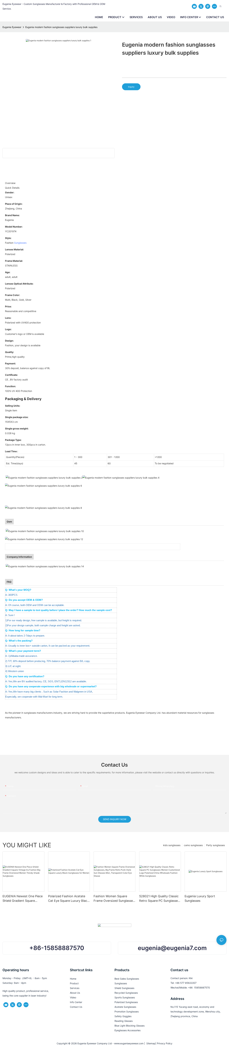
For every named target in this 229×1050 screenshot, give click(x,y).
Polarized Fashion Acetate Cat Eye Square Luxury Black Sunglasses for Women (68, 898)
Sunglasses (20, 242)
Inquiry (131, 87)
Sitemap (150, 1043)
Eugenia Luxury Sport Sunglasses (200, 898)
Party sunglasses (215, 845)
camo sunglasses (193, 845)
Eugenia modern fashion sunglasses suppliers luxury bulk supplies (61, 27)
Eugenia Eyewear (12, 27)
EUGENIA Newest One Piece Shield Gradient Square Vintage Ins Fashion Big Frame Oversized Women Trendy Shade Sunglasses (23, 898)
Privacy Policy (164, 1043)
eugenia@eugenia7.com (172, 948)
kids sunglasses (171, 845)
